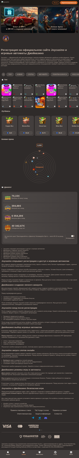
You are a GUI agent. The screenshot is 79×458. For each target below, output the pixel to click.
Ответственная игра (24, 414)
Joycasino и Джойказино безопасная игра (16, 258)
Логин (56, 2)
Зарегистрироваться (69, 2)
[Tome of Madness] (18, 90)
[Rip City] (40, 90)
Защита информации (42, 414)
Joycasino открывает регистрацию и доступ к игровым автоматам (24, 248)
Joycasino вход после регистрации (14, 252)
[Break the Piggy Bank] (6, 102)
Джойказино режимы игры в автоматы (15, 256)
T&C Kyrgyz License (42, 410)
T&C (6, 238)
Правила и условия (60, 410)
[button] (39, 74)
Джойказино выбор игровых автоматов (15, 253)
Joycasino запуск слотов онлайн (13, 255)
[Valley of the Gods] (18, 102)
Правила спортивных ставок (21, 410)
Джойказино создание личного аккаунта (15, 250)
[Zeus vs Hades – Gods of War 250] (40, 102)
